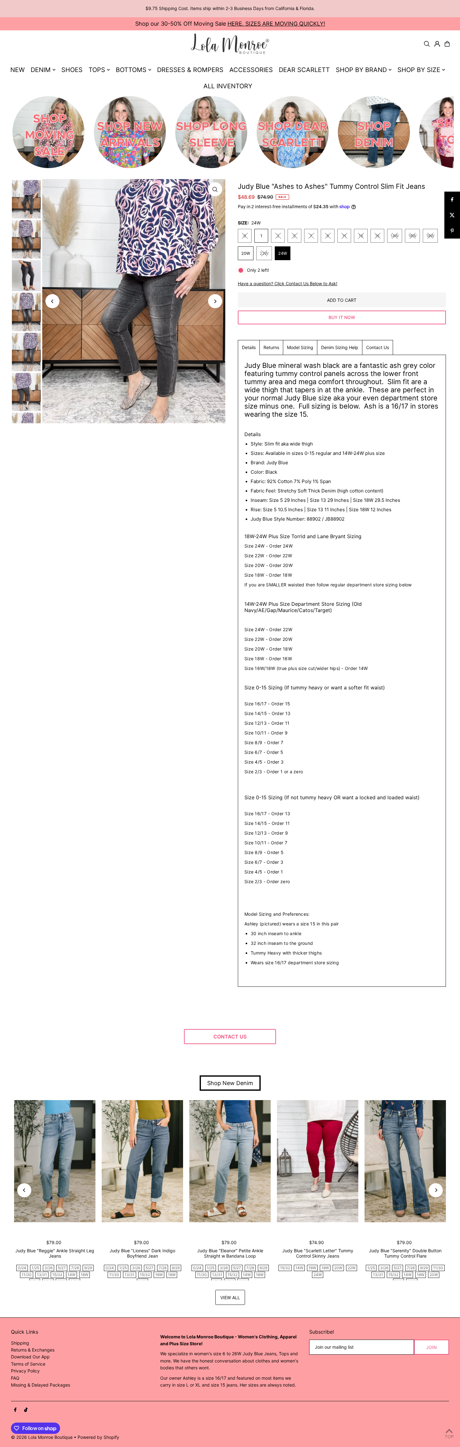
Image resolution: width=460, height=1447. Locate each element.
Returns (271, 347)
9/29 (88, 1267)
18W (430, 235)
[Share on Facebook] (452, 199)
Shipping (20, 1343)
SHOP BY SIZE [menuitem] (418, 70)
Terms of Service (28, 1364)
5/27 (62, 1267)
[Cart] (447, 44)
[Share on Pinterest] (452, 231)
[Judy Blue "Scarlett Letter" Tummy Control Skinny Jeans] (317, 1161)
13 (361, 235)
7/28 (75, 1267)
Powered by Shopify (98, 1437)
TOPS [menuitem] (97, 70)
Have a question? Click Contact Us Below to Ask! (287, 283)
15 (377, 235)
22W (264, 253)
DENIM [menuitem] (41, 70)
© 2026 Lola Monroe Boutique (42, 1437)
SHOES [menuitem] (72, 70)
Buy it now (342, 317)
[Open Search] (427, 44)
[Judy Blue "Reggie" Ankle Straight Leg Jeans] (54, 1161)
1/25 (35, 1267)
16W (412, 235)
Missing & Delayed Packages (40, 1385)
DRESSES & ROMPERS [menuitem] (190, 70)
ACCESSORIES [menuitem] (251, 70)
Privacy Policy (25, 1370)
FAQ (15, 1378)
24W (282, 253)
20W (245, 253)
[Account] (437, 44)
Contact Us (377, 347)
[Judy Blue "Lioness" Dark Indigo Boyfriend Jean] (142, 1161)
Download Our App (30, 1356)
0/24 (22, 1267)
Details (249, 347)
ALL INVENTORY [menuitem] (227, 86)
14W (395, 235)
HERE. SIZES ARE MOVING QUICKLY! (276, 23)
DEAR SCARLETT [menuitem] (304, 70)
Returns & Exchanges (32, 1349)
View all (230, 1297)
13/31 (42, 1274)
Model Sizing (300, 347)
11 (344, 235)
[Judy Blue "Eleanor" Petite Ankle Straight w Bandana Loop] (230, 1161)
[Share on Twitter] (452, 215)
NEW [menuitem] (17, 70)
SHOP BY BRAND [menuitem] (361, 70)
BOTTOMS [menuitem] (131, 70)
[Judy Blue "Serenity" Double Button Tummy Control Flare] (405, 1161)
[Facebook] (15, 1410)
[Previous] (52, 301)
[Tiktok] (26, 1410)
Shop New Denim (230, 1083)
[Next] (215, 301)
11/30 (27, 1274)
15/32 (57, 1274)
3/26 (48, 1267)
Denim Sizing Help (339, 347)
